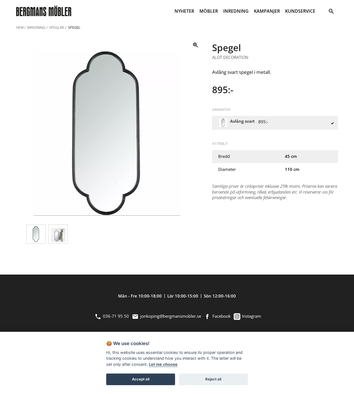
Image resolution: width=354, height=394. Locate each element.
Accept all (140, 379)
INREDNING (236, 11)
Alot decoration (230, 57)
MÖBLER (208, 11)
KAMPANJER (267, 11)
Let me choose (163, 364)
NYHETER (184, 11)
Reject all (213, 379)
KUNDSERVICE (300, 11)
